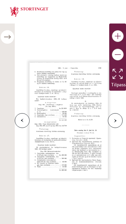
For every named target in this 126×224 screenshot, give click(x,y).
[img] (29, 11)
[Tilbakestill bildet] (117, 74)
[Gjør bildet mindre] (118, 54)
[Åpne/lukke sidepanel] (7, 37)
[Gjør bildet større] (118, 36)
